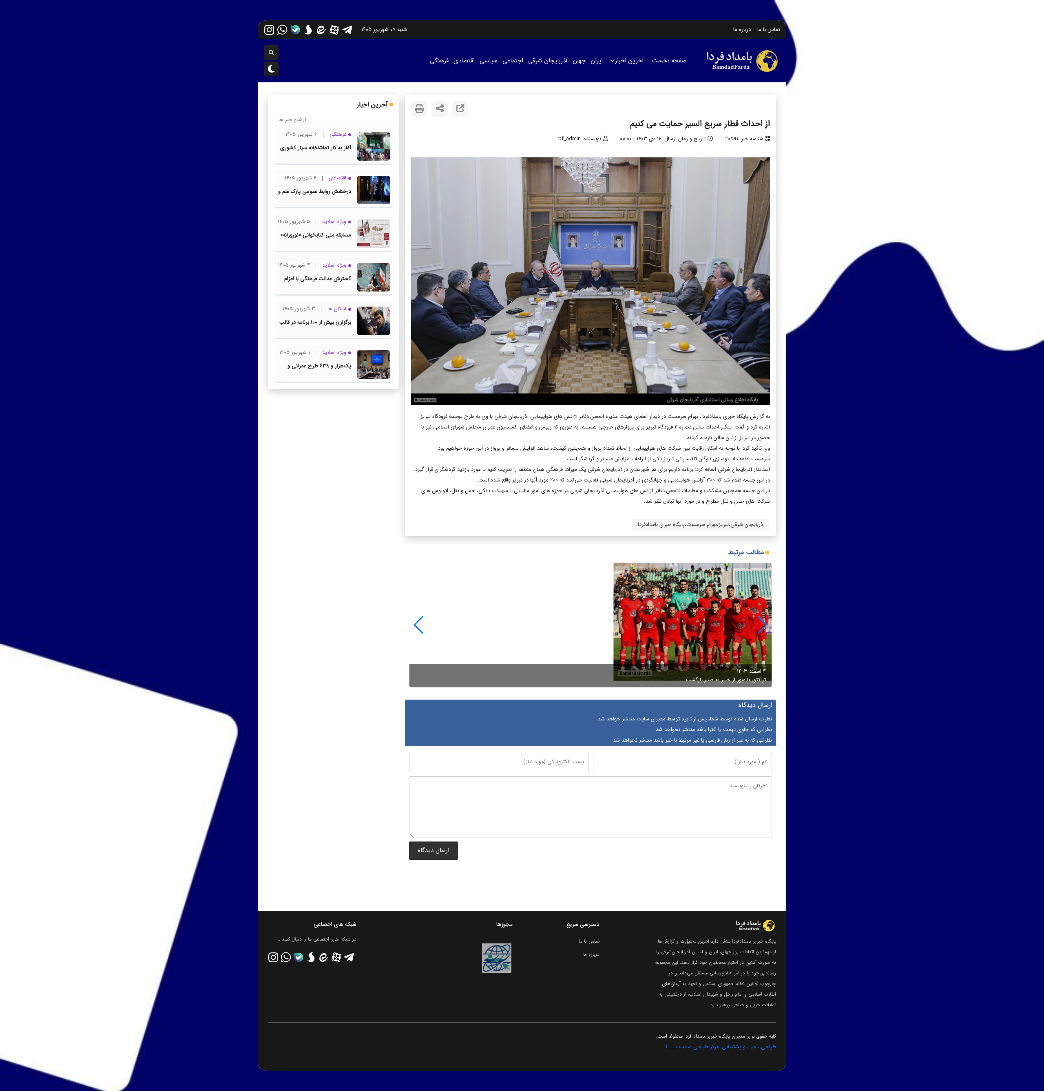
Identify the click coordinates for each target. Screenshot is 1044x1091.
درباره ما (742, 29)
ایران (597, 61)
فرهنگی (439, 61)
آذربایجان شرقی (548, 61)
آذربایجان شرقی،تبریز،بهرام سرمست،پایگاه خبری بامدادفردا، (700, 524)
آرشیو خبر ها (292, 119)
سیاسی (489, 61)
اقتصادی (464, 61)
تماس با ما (768, 29)
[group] (590, 625)
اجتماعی (512, 61)
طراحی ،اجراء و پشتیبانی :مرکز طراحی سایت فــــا (721, 1046)
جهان (579, 61)
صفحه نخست (669, 61)
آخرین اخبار (629, 61)
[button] (418, 625)
